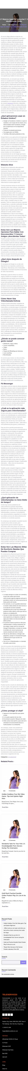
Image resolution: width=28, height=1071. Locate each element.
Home (4, 24)
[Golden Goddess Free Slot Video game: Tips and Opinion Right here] (14, 777)
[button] (25, 4)
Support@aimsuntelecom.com (10, 1023)
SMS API (4, 1049)
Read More (5, 807)
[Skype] (11, 1007)
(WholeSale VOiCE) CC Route (10, 1031)
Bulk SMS (4, 1046)
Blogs (3, 1057)
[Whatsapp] (9, 1007)
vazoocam (10, 103)
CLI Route (4, 1035)
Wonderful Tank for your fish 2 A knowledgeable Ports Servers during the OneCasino (13, 846)
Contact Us (5, 1068)
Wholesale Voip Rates (7, 1042)
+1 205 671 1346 (6, 1020)
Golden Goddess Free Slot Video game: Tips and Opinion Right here (13, 796)
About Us (4, 1061)
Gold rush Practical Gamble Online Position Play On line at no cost (14, 895)
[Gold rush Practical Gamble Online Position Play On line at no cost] (14, 876)
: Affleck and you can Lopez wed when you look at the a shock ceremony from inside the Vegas (14, 930)
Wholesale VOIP (6, 1038)
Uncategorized (12, 24)
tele (5, 791)
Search (4, 957)
